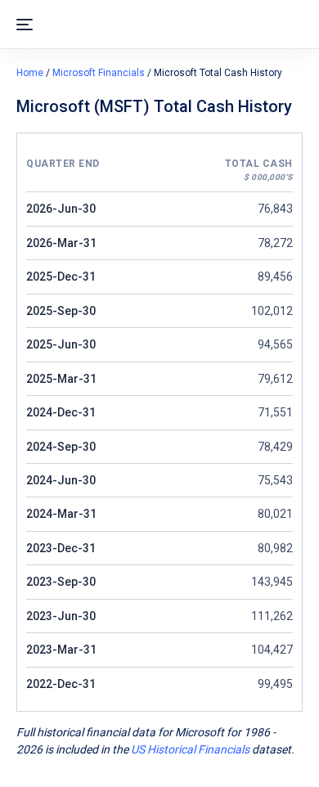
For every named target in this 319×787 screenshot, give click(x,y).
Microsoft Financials (98, 73)
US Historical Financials (190, 749)
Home (29, 73)
